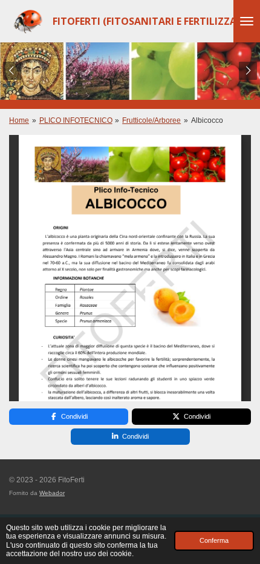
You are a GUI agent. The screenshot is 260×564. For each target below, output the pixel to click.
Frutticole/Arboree (151, 120)
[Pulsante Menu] (246, 21)
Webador (52, 493)
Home (19, 120)
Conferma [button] (214, 540)
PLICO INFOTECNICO (75, 120)
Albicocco (207, 120)
